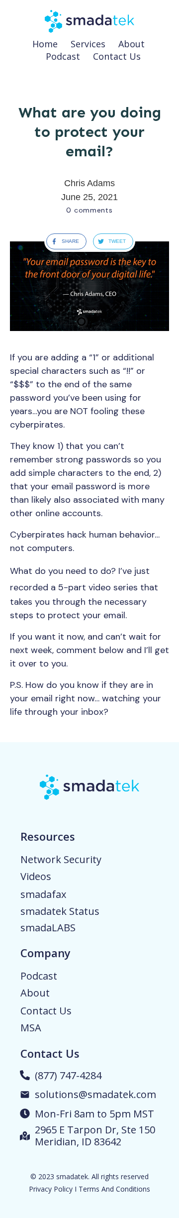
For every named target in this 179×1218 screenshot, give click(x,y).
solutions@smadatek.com (95, 1094)
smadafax (43, 894)
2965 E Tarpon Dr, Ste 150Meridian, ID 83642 (95, 1135)
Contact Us (46, 1010)
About (35, 992)
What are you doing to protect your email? (89, 132)
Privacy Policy (51, 1189)
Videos (35, 876)
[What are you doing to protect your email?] (89, 286)
